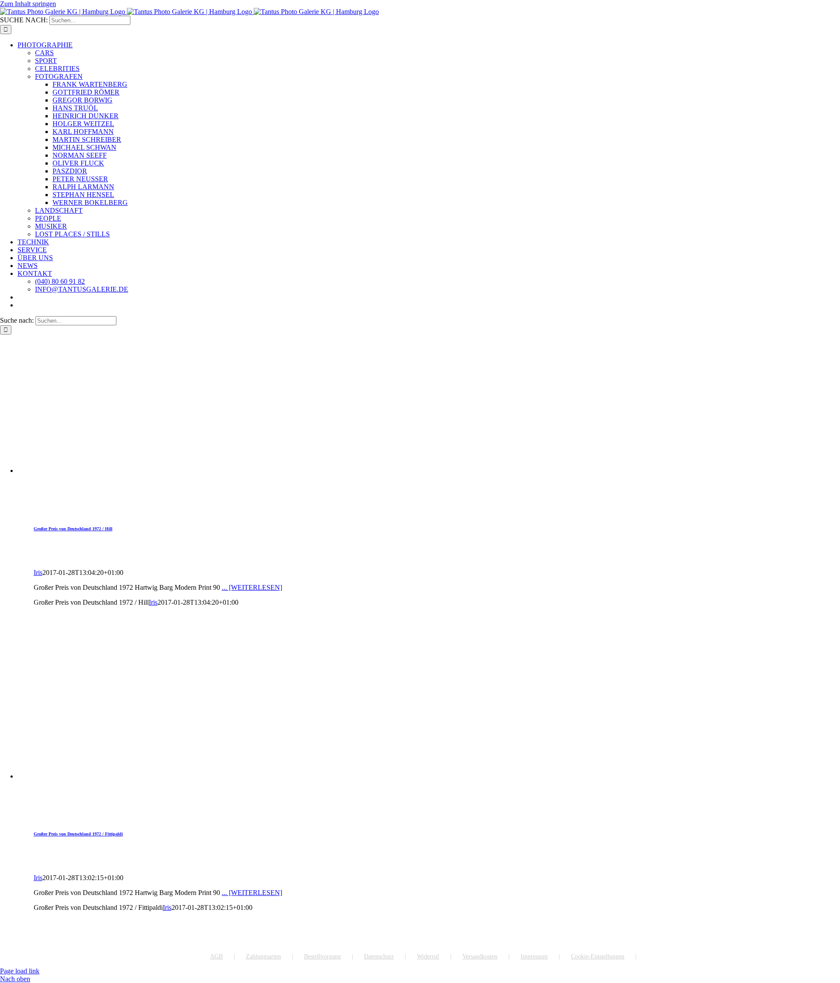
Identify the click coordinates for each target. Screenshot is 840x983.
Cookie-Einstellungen (597, 956)
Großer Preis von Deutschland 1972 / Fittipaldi (78, 833)
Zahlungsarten (263, 956)
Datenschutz (379, 956)
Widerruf (428, 956)
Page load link (19, 971)
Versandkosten (479, 956)
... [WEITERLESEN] (252, 587)
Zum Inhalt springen (28, 3)
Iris (38, 572)
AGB (216, 956)
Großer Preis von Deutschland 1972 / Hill (73, 528)
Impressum (534, 956)
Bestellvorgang (322, 956)
